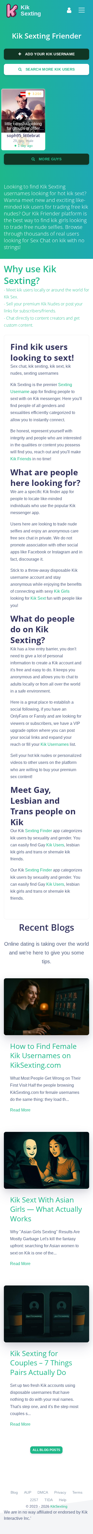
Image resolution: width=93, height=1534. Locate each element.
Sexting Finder (38, 831)
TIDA (48, 1500)
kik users (55, 845)
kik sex (10, 297)
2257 (34, 1500)
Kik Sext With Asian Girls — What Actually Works (46, 1209)
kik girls (61, 591)
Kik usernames (55, 744)
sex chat (40, 240)
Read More (20, 1110)
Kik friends (20, 459)
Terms (77, 1492)
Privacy (60, 1492)
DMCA (42, 1492)
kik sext (38, 598)
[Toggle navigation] (81, 10)
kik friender (46, 213)
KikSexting (58, 1506)
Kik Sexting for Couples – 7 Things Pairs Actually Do (41, 1362)
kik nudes (50, 304)
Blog (14, 1492)
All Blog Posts (46, 1450)
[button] (69, 10)
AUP (27, 1492)
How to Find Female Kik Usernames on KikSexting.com (43, 1055)
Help (62, 1500)
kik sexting (52, 186)
